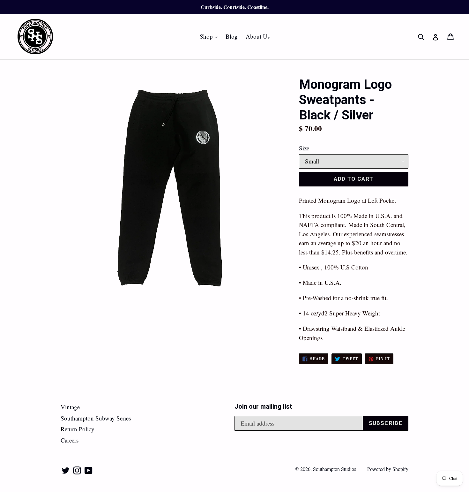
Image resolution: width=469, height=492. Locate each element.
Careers (69, 440)
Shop (210, 36)
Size (304, 148)
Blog (232, 36)
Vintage (70, 407)
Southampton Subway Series (96, 418)
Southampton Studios (334, 469)
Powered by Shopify (387, 469)
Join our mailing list (263, 406)
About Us (258, 36)
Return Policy (77, 429)
